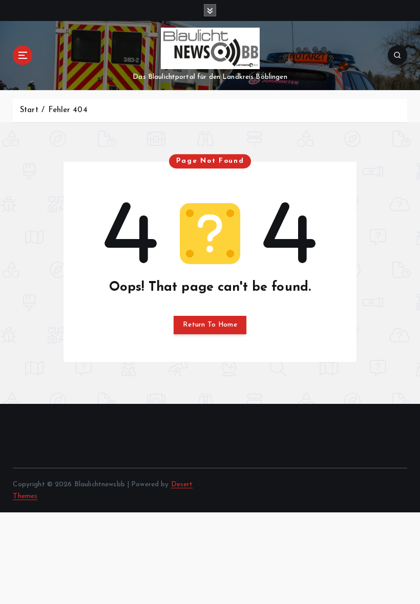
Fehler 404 (67, 110)
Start (29, 110)
